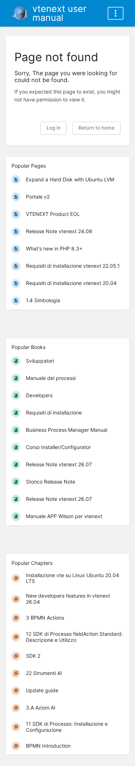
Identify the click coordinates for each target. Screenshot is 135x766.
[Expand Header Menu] (115, 13)
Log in (53, 128)
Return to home (96, 128)
